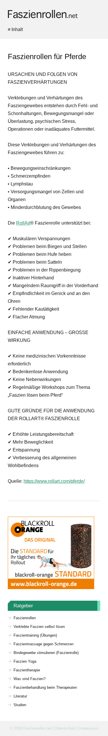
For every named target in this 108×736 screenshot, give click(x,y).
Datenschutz (65, 728)
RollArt (23, 223)
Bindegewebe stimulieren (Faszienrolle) (46, 653)
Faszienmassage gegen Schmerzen (43, 644)
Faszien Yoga (25, 661)
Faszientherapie (27, 670)
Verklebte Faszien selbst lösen (39, 626)
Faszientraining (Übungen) (35, 635)
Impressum (88, 728)
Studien (20, 705)
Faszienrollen (25, 618)
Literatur (20, 696)
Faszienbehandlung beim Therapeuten (45, 687)
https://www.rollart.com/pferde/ (54, 481)
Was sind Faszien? (30, 679)
